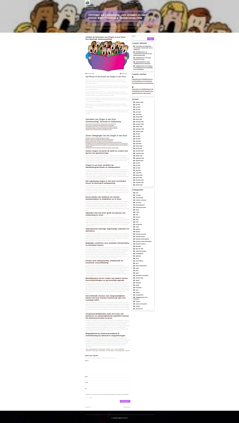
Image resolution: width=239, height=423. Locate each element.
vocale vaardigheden (119, 350)
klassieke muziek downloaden (143, 241)
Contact (138, 2)
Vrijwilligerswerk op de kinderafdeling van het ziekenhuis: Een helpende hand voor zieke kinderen (142, 81)
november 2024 (139, 153)
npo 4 (136, 263)
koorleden (108, 349)
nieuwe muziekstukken (119, 349)
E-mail (86, 382)
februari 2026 (138, 116)
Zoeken (133, 36)
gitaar (137, 219)
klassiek (137, 231)
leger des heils (139, 248)
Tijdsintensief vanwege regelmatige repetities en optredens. (97, 137)
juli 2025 (137, 133)
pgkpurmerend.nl (90, 6)
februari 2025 (138, 146)
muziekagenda (139, 253)
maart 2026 (138, 114)
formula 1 (138, 217)
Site (86, 388)
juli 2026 (137, 104)
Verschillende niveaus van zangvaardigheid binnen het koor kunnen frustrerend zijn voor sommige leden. (107, 143)
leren (112, 349)
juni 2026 (137, 107)
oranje (137, 268)
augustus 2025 (139, 131)
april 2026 (138, 112)
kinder (137, 226)
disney (137, 209)
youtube (137, 306)
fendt (136, 214)
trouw (137, 290)
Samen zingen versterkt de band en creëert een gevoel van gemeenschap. (101, 123)
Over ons (131, 2)
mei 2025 (137, 138)
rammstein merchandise (141, 275)
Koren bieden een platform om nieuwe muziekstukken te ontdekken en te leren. (102, 128)
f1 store (137, 212)
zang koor (127, 350)
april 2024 (138, 170)
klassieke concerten (140, 234)
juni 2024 (137, 165)
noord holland (139, 261)
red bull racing (139, 278)
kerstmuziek (138, 224)
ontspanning (88, 350)
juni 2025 (137, 136)
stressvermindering (110, 350)
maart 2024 (138, 172)
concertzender (139, 197)
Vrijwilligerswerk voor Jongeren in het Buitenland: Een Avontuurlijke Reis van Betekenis (143, 67)
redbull (137, 280)
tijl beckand (138, 287)
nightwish (138, 256)
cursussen (138, 202)
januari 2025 (138, 148)
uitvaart (137, 292)
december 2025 (139, 121)
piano (136, 270)
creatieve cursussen (140, 200)
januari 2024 (138, 177)
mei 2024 (137, 168)
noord (137, 258)
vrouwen (137, 301)
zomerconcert (139, 308)
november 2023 (139, 182)
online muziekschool (141, 265)
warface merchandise (141, 304)
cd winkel (138, 195)
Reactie (87, 360)
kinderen (137, 229)
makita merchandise (140, 251)
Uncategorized (107, 25)
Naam (86, 376)
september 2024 (139, 158)
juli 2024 (137, 163)
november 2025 (139, 124)
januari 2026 (138, 119)
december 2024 (139, 151)
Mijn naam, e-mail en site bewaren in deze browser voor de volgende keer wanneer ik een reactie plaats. (108, 394)
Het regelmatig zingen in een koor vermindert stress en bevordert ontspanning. (101, 126)
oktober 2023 (138, 185)
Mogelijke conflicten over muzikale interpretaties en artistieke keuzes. (100, 139)
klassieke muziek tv (140, 243)
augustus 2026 (139, 102)
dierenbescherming (140, 207)
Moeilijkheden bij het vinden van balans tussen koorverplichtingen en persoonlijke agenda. (104, 142)
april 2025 (138, 141)
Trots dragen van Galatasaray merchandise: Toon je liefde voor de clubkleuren (143, 48)
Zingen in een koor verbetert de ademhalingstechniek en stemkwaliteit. (100, 125)
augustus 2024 (139, 160)
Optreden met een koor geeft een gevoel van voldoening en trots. (99, 129)
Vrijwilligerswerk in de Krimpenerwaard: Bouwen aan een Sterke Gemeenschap (143, 53)
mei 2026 (137, 109)
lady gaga (138, 246)
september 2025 (139, 129)
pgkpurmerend (136, 79)
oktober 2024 (138, 155)
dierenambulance (140, 205)
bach (136, 192)
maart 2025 (138, 143)
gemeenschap (102, 349)
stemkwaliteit (102, 350)
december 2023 (139, 180)
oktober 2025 (138, 126)
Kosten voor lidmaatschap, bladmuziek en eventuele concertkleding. (99, 140)
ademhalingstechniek (93, 349)
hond (136, 222)
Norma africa (135, 89)
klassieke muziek (140, 236)
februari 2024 (138, 175)
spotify (137, 285)
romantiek (138, 282)
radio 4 (137, 273)
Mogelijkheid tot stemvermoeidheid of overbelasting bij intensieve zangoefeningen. (102, 147)
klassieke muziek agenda (142, 239)
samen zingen (95, 350)
